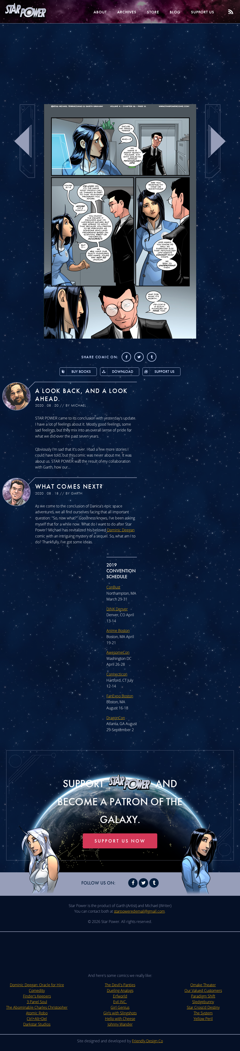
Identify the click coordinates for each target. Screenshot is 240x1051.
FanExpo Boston (119, 696)
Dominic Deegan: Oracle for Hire (37, 984)
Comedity (37, 990)
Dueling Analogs (120, 990)
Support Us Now (120, 841)
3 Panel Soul (37, 1001)
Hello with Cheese (120, 1018)
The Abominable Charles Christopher (37, 1007)
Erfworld (120, 996)
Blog (175, 12)
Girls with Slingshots (120, 1013)
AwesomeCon (117, 652)
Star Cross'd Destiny (203, 1007)
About (100, 12)
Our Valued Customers (203, 990)
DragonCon (115, 717)
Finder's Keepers (37, 996)
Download (122, 371)
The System (203, 1013)
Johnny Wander (120, 1024)
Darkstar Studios (36, 1024)
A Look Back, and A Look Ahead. (81, 395)
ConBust (113, 587)
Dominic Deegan (121, 530)
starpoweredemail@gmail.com (139, 911)
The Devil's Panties (120, 984)
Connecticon (116, 674)
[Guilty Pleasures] (120, 337)
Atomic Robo (37, 1013)
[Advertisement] (120, 61)
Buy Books (81, 371)
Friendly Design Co (147, 1040)
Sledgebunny (203, 1001)
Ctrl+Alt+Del (37, 1018)
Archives (126, 12)
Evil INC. (120, 1001)
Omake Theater (203, 984)
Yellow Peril (203, 1018)
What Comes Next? (69, 486)
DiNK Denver (117, 609)
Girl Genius (120, 1007)
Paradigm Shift (203, 996)
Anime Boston (118, 630)
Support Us (202, 12)
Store (153, 12)
